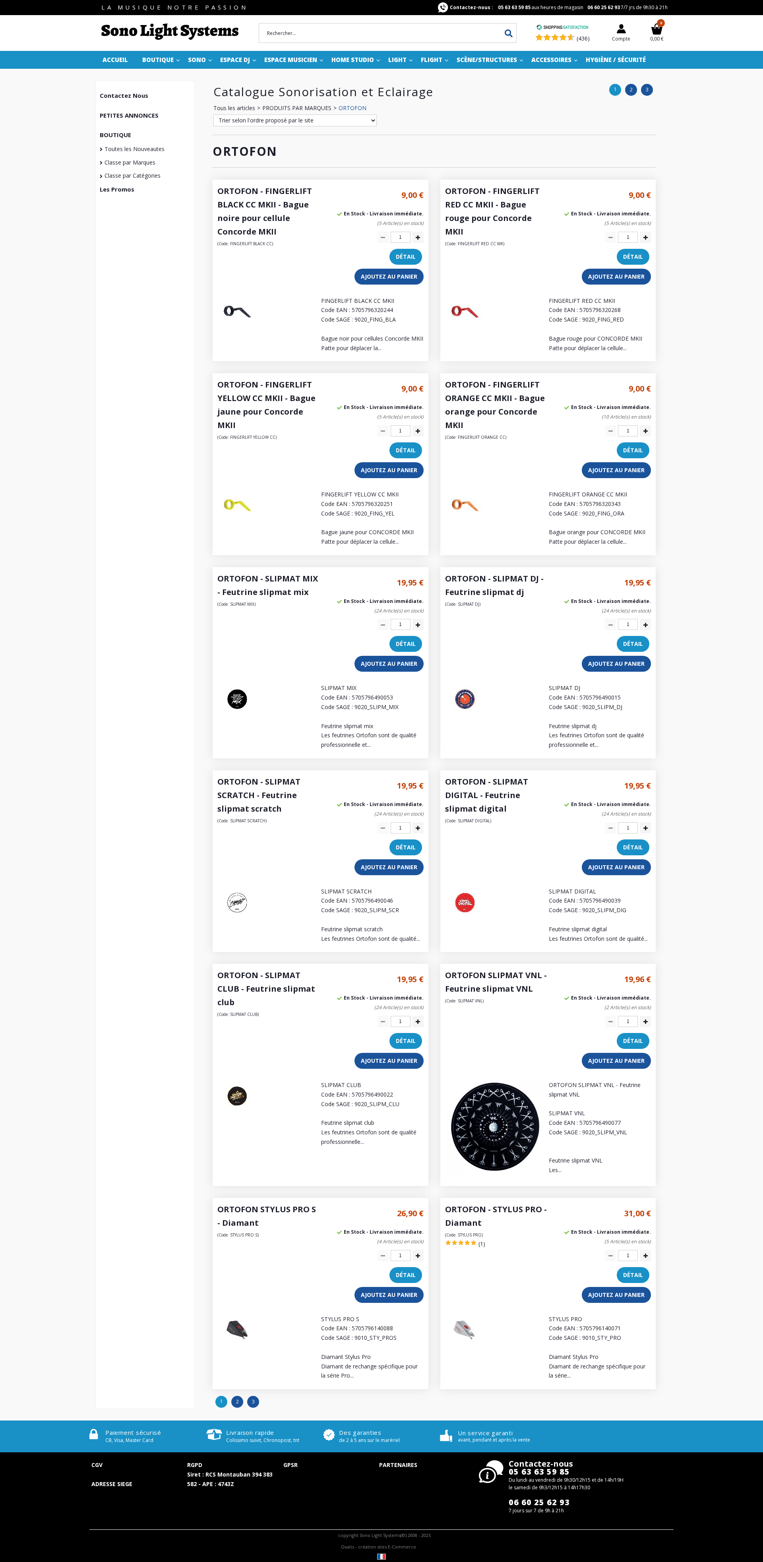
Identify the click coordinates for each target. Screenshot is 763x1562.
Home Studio (352, 60)
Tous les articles (234, 108)
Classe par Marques (130, 162)
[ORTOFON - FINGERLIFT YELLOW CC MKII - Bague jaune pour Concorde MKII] (237, 523)
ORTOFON (352, 108)
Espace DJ (235, 60)
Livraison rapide (250, 1432)
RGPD (194, 1465)
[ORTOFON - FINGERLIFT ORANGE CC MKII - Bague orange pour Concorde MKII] (465, 523)
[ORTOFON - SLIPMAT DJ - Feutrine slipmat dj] (465, 717)
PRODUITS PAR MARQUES (296, 108)
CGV (97, 1465)
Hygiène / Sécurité (616, 60)
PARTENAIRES (398, 1465)
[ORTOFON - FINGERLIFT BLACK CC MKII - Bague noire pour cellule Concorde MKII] (237, 329)
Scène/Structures (487, 60)
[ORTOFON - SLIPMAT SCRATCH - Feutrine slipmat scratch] (237, 920)
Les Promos (117, 189)
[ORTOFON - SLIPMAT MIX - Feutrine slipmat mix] (237, 717)
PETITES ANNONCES (129, 115)
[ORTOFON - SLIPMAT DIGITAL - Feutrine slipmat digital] (465, 920)
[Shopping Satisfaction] (562, 28)
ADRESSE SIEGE (111, 1484)
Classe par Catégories (133, 175)
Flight (431, 60)
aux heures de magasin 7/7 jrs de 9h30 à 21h (559, 7)
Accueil (115, 60)
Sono (197, 60)
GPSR (290, 1465)
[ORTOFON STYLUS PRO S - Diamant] (237, 1348)
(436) (583, 38)
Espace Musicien (290, 60)
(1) (481, 1244)
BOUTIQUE (115, 135)
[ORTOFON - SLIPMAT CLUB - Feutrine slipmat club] (237, 1114)
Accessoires (551, 60)
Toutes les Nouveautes (135, 149)
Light (397, 60)
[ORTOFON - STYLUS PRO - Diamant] (465, 1348)
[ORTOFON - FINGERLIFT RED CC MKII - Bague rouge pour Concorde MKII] (465, 329)
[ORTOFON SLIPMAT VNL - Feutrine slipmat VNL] (496, 1176)
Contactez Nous (124, 95)
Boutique (158, 60)
